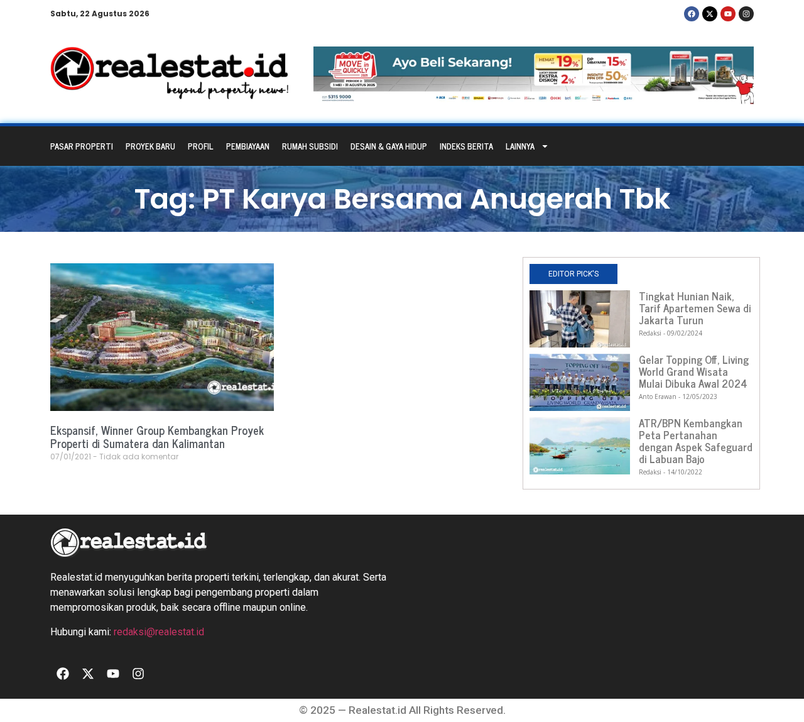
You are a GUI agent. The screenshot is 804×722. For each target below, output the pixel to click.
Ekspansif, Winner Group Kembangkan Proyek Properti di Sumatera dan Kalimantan (157, 436)
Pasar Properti (81, 146)
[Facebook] (691, 13)
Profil (201, 146)
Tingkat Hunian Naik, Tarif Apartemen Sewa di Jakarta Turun (695, 308)
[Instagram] (746, 13)
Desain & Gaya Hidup (388, 146)
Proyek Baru (150, 146)
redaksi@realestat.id (159, 632)
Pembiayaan (247, 146)
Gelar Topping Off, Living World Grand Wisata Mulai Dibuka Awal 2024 (694, 371)
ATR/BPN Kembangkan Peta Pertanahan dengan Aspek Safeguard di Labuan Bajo (695, 441)
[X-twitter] (709, 13)
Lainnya (520, 146)
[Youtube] (728, 13)
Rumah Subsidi (310, 146)
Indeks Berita (466, 146)
